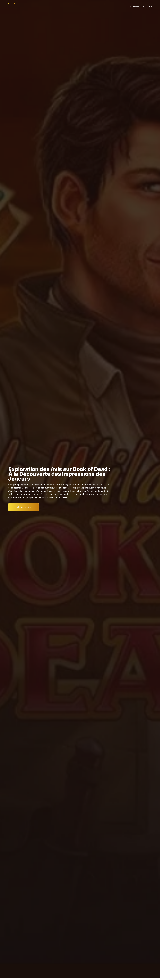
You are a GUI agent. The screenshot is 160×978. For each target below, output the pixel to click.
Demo (144, 6)
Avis (150, 6)
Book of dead (135, 6)
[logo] (13, 6)
